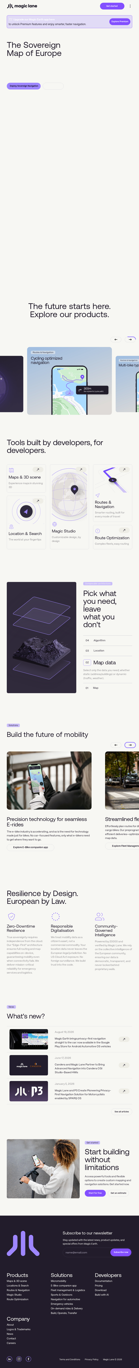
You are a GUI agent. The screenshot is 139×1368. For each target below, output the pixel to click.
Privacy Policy (91, 1360)
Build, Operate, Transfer (64, 1313)
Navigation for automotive (65, 1299)
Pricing (99, 1285)
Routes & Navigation (18, 1290)
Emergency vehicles (62, 1303)
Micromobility (58, 1281)
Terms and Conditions (69, 1360)
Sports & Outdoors (61, 1294)
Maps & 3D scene (17, 1281)
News (10, 1333)
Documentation (103, 1281)
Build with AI (102, 1294)
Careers (11, 1343)
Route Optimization (17, 1299)
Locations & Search (18, 1285)
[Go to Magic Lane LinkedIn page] (9, 1359)
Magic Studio (14, 1294)
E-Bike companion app (64, 1285)
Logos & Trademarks (18, 1329)
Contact (11, 1338)
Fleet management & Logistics (68, 1290)
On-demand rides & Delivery (67, 1308)
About (10, 1324)
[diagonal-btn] (124, 1039)
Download (100, 1290)
